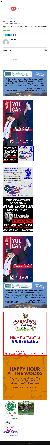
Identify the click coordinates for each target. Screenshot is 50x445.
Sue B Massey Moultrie (13, 58)
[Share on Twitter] (11, 35)
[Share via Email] (15, 35)
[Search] (48, 2)
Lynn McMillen (10, 23)
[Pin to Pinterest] (13, 35)
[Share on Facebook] (9, 35)
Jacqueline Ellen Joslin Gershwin (36, 58)
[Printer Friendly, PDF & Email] (6, 30)
